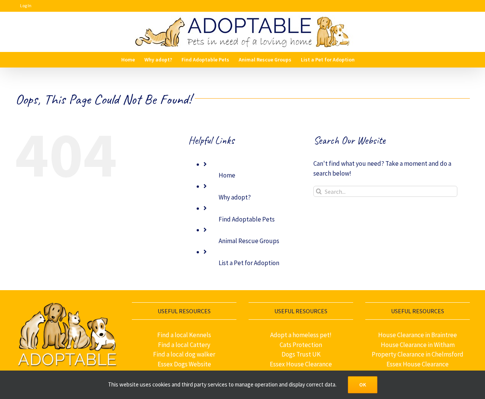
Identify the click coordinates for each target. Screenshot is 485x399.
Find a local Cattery (184, 345)
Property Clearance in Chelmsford (417, 354)
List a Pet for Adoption (249, 263)
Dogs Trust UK (301, 354)
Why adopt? (235, 197)
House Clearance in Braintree (417, 335)
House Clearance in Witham (418, 345)
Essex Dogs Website (184, 364)
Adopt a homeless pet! (301, 335)
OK (362, 384)
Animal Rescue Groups (249, 241)
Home (227, 175)
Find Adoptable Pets (247, 219)
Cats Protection (301, 345)
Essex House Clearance (301, 364)
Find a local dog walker (184, 354)
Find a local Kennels (184, 335)
